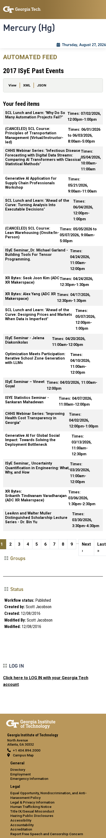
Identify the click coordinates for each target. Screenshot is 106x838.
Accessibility (20, 820)
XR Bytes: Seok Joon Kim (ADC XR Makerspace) (32, 280)
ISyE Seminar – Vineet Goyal (25, 384)
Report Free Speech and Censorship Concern (46, 834)
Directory (17, 769)
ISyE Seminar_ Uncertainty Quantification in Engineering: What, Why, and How (37, 468)
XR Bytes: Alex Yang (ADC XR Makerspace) (30, 296)
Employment (20, 774)
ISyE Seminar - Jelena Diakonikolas (24, 340)
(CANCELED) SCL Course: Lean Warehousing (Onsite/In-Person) (32, 233)
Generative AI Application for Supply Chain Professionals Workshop (31, 183)
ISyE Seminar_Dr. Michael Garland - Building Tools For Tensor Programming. (36, 254)
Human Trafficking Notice (30, 807)
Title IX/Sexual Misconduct (32, 811)
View (12, 85)
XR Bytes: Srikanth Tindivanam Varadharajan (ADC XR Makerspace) (36, 496)
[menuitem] (53, 771)
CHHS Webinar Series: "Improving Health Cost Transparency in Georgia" (35, 418)
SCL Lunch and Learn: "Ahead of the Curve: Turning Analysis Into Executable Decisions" (37, 205)
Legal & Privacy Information (32, 802)
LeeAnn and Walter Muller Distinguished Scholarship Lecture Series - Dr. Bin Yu (36, 518)
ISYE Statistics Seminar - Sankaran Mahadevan (27, 400)
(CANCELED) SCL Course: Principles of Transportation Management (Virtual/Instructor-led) (34, 135)
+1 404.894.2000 (26, 750)
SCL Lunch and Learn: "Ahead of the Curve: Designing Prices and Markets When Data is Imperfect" (38, 314)
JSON (41, 85)
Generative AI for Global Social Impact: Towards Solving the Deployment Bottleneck (32, 440)
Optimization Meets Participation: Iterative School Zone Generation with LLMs (35, 358)
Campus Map (23, 755)
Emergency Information (29, 778)
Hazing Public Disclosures (31, 816)
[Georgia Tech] (30, 723)
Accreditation (21, 829)
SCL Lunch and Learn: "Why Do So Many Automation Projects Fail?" (35, 115)
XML (26, 85)
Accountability (22, 825)
